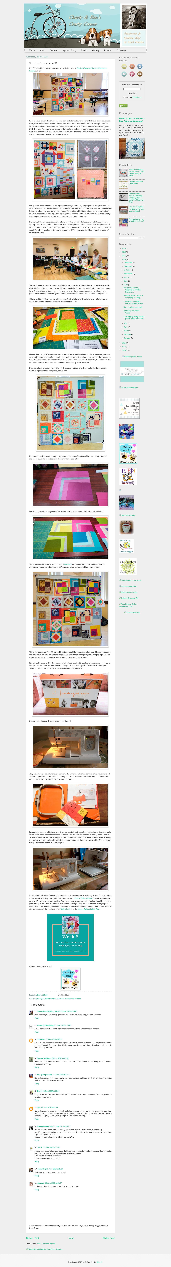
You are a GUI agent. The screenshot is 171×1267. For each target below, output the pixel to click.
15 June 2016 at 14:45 (68, 1011)
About (42, 50)
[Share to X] (63, 995)
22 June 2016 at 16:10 (54, 1169)
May (125, 323)
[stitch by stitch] (128, 574)
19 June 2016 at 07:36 (49, 1108)
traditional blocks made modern (69, 999)
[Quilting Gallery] (128, 592)
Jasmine (40, 1183)
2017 (124, 256)
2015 (124, 343)
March (126, 331)
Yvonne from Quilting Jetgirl (48, 1011)
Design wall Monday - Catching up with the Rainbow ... (132, 290)
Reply (37, 1018)
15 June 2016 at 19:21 (53, 1039)
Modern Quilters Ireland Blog (88, 909)
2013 (124, 350)
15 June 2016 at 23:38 (60, 1058)
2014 (124, 346)
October (127, 270)
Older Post (109, 1238)
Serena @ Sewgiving (45, 1025)
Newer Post (32, 1238)
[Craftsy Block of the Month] (130, 580)
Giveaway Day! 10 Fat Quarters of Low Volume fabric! (136, 209)
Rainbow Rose (50, 999)
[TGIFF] (128, 485)
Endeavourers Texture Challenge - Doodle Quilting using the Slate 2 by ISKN (136, 198)
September (128, 274)
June (126, 285)
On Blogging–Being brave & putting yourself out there (134, 318)
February (127, 334)
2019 (124, 248)
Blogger (99, 1262)
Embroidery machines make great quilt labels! (133, 302)
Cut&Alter (41, 1039)
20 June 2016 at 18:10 (51, 1148)
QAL (42, 999)
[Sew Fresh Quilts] (70, 989)
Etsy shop (121, 50)
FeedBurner (137, 97)
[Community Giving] (132, 612)
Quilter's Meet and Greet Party (136, 183)
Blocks (84, 50)
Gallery (95, 50)
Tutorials (54, 50)
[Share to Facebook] (66, 995)
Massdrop (68, 564)
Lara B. (39, 1148)
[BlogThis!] (61, 995)
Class (37, 999)
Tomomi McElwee (44, 1058)
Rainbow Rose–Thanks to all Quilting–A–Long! (133, 297)
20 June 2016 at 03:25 (61, 1126)
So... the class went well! (133, 307)
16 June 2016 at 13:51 (61, 1075)
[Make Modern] (132, 382)
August (126, 277)
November (128, 266)
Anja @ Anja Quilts (44, 1075)
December (128, 262)
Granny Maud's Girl (45, 1126)
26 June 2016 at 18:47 (53, 1183)
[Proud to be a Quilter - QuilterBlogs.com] (132, 606)
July (125, 281)
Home (32, 50)
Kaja (38, 1108)
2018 (124, 252)
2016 (124, 259)
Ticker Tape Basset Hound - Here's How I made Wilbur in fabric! (136, 173)
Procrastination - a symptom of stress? (136, 220)
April (125, 327)
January (127, 338)
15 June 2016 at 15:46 (62, 1025)
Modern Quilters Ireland (83, 898)
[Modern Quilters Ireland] (132, 357)
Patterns (108, 50)
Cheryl (39, 1091)
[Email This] (59, 995)
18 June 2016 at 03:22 (51, 1091)
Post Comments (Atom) (46, 1243)
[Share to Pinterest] (68, 995)
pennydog (42, 1169)
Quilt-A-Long (69, 50)
